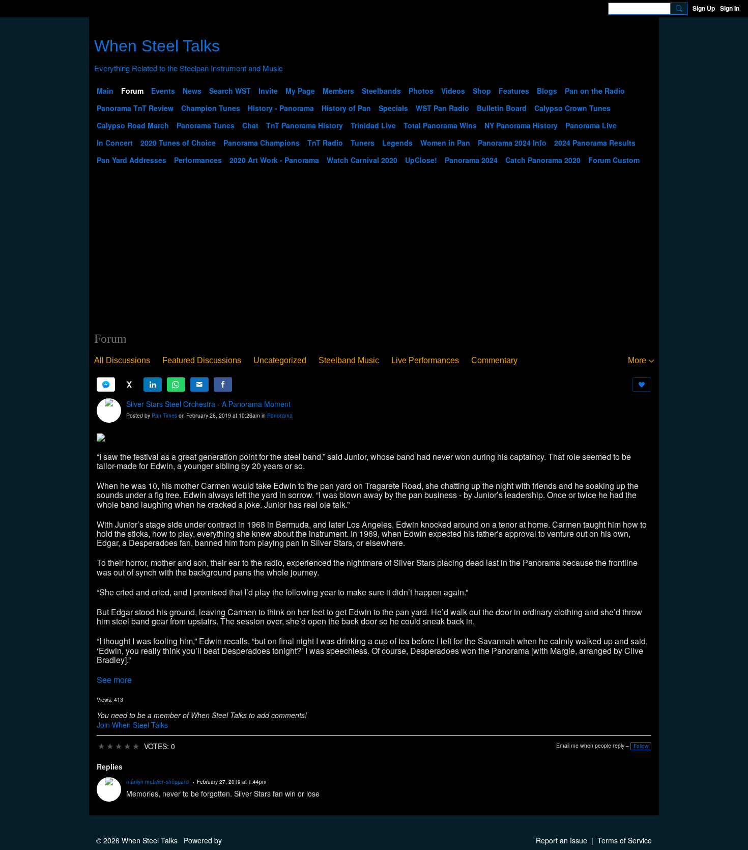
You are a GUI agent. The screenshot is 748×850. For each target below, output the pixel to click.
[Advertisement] (374, 255)
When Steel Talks (157, 46)
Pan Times (164, 415)
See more (114, 680)
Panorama (280, 415)
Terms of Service (624, 840)
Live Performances (425, 360)
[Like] (641, 384)
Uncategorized (279, 360)
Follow (641, 746)
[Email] (199, 384)
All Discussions (122, 360)
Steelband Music (349, 360)
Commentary (494, 360)
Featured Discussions (201, 360)
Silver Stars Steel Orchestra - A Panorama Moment (208, 404)
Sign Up (704, 8)
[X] (129, 384)
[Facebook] (223, 384)
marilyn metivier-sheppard (157, 781)
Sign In (729, 8)
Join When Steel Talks (132, 725)
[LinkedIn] (152, 384)
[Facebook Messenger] (106, 384)
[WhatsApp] (176, 384)
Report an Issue (561, 840)
